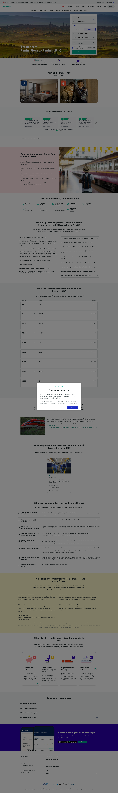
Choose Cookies (61, 407)
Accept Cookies (72, 407)
